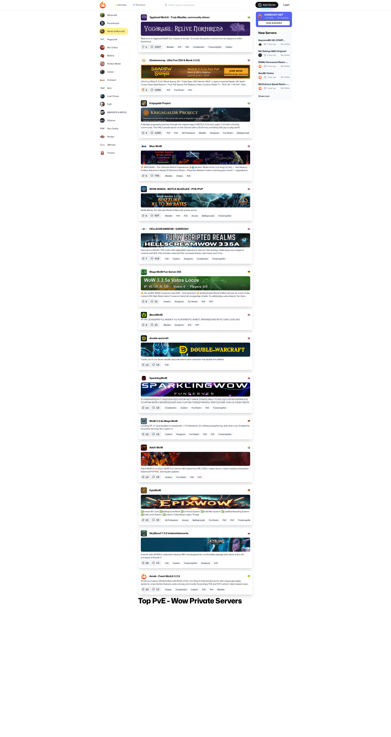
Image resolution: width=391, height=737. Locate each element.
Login (286, 4)
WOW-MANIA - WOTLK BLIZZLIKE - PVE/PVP (176, 189)
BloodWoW (156, 314)
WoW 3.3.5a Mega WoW (163, 421)
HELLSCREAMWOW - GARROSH (168, 228)
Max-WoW (155, 146)
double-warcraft (158, 338)
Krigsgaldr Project (160, 103)
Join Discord (274, 23)
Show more (264, 96)
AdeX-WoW (156, 447)
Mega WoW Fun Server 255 (165, 271)
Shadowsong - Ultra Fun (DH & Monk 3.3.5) (174, 60)
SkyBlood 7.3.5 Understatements (168, 533)
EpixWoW (155, 490)
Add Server (269, 4)
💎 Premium (139, 5)
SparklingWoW (158, 378)
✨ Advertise (120, 5)
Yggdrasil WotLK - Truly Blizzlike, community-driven (179, 17)
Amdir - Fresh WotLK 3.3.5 (164, 576)
